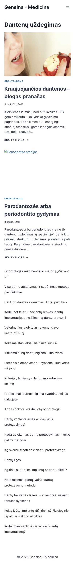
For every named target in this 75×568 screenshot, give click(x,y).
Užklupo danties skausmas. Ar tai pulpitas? (35, 302)
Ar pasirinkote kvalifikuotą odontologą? (32, 409)
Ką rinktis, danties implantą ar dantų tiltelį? (35, 470)
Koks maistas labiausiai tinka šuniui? (31, 343)
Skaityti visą (16, 140)
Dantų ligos (12, 460)
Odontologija (13, 81)
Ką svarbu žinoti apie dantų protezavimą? (34, 450)
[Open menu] (67, 7)
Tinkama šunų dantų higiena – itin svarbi (34, 353)
